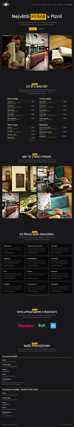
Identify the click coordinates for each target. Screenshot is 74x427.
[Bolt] (42, 325)
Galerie (44, 4)
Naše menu (38, 4)
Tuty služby (70, 424)
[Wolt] (53, 325)
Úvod (33, 4)
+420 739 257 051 (5, 371)
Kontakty (60, 4)
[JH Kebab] (6, 4)
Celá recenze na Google (8, 253)
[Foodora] (25, 325)
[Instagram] (68, 4)
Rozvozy (54, 4)
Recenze (49, 4)
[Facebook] (65, 4)
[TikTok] (71, 4)
